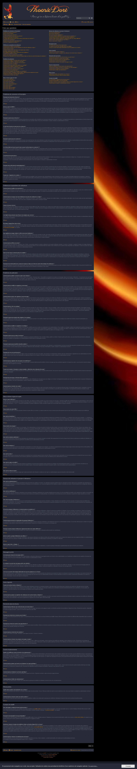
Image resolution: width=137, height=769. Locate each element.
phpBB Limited (37, 708)
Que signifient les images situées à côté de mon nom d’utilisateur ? (16, 52)
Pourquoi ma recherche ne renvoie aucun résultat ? (59, 58)
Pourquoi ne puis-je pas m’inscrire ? (10, 34)
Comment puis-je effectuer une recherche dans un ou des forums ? (62, 57)
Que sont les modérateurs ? (54, 33)
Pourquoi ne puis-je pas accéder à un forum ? (12, 67)
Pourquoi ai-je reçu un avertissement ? (10, 69)
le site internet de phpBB (8, 227)
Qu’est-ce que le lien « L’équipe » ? (55, 40)
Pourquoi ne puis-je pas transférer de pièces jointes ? (13, 68)
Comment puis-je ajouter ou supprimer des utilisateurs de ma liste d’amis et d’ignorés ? (65, 52)
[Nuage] (9, 11)
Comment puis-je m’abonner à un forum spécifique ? (59, 68)
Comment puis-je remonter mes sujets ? (11, 74)
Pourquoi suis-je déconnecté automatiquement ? (12, 40)
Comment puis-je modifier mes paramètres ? (11, 46)
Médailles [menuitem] (13, 22)
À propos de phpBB (49, 710)
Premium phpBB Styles (53, 754)
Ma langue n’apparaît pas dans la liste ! (10, 51)
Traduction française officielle (46, 755)
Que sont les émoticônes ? (8, 81)
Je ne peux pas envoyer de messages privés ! (58, 45)
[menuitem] (16, 22)
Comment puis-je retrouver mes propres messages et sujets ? (61, 61)
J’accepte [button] (128, 766)
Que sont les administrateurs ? (55, 32)
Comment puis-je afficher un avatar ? (10, 53)
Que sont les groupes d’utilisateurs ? (56, 34)
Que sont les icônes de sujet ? (9, 88)
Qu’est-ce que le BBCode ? (8, 79)
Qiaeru (54, 755)
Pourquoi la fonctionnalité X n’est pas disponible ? (58, 80)
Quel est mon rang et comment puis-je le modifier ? (13, 54)
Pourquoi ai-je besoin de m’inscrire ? (10, 32)
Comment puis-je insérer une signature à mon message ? (14, 62)
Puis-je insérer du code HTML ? (9, 80)
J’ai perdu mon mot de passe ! (9, 39)
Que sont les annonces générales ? (10, 83)
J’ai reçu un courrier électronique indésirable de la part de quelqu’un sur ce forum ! (65, 47)
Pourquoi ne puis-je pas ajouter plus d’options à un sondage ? (15, 65)
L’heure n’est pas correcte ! (8, 48)
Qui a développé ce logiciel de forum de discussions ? (59, 79)
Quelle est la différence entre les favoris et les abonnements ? (61, 66)
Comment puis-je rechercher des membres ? (57, 60)
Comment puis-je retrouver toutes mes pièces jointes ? (59, 75)
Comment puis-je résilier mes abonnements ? (57, 69)
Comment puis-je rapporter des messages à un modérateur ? (15, 71)
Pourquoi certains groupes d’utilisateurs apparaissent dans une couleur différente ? (65, 38)
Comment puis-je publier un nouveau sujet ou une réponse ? (14, 60)
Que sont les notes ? (7, 86)
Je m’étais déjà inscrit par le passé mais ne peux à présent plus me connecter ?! (18, 38)
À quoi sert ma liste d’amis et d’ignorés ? (56, 51)
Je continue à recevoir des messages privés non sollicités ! (60, 46)
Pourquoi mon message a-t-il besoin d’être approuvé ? (13, 73)
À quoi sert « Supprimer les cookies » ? (10, 42)
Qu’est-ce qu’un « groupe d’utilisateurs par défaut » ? (59, 39)
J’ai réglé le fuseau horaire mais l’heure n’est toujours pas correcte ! (16, 49)
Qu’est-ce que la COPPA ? (8, 33)
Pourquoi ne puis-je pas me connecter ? (11, 37)
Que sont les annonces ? (8, 85)
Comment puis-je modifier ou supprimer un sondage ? (13, 66)
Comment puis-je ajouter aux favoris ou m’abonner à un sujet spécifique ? (63, 67)
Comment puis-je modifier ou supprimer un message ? (13, 61)
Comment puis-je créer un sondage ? (10, 63)
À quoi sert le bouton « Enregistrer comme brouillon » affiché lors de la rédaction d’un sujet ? (21, 72)
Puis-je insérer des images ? (8, 82)
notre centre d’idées (79, 717)
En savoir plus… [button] (93, 766)
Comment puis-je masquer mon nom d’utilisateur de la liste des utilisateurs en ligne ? (19, 47)
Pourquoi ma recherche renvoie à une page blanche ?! (59, 59)
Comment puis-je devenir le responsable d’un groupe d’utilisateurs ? (62, 37)
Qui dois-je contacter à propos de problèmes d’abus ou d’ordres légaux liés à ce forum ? (66, 81)
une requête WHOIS (38, 727)
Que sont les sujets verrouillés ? (9, 87)
